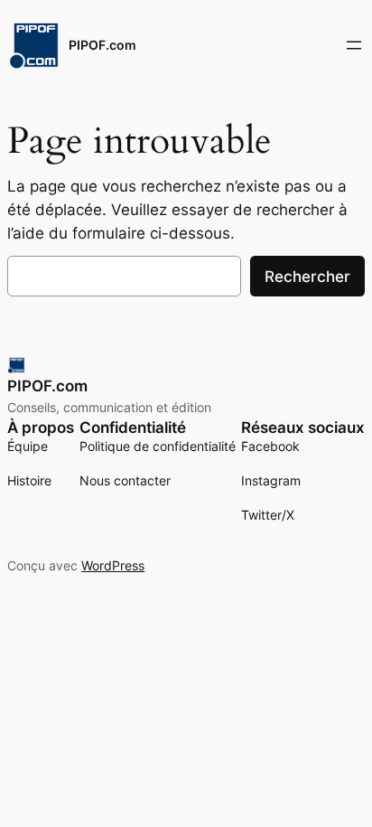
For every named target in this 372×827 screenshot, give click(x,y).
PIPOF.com (102, 44)
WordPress (112, 565)
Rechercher (307, 277)
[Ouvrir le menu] (354, 45)
